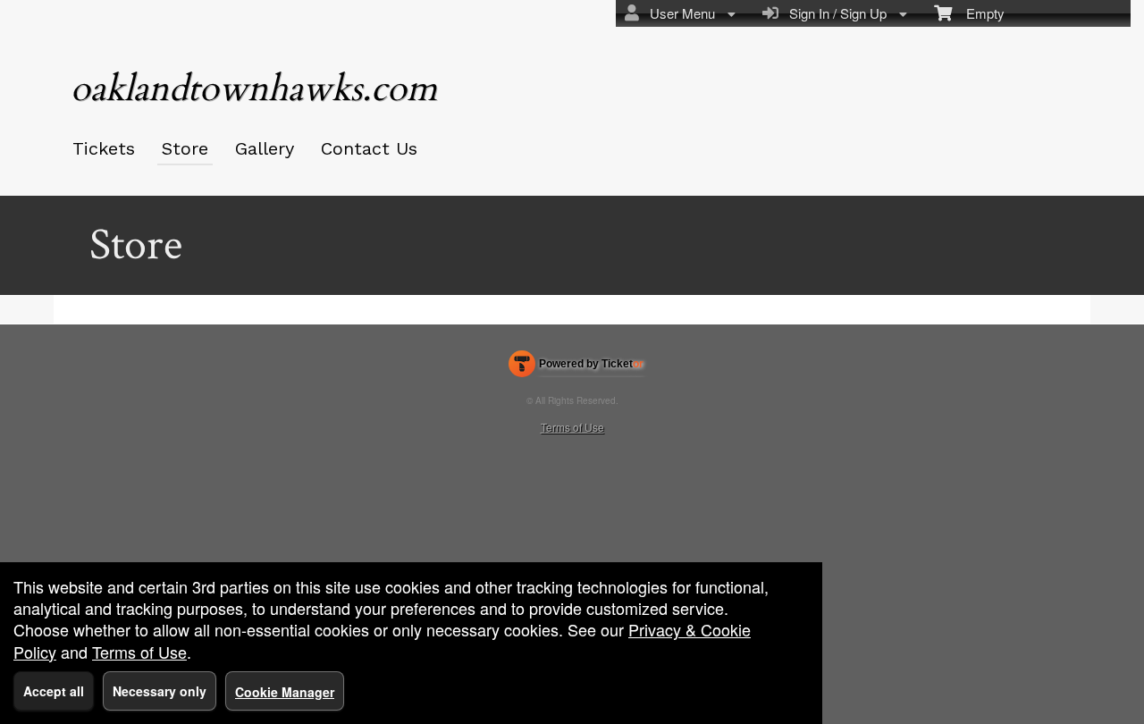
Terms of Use (572, 426)
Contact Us (369, 148)
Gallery (264, 148)
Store (185, 148)
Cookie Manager (284, 692)
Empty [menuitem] (978, 13)
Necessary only (159, 691)
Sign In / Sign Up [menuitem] (834, 13)
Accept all (53, 691)
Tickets (103, 148)
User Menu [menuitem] (679, 13)
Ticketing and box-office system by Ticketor (576, 367)
